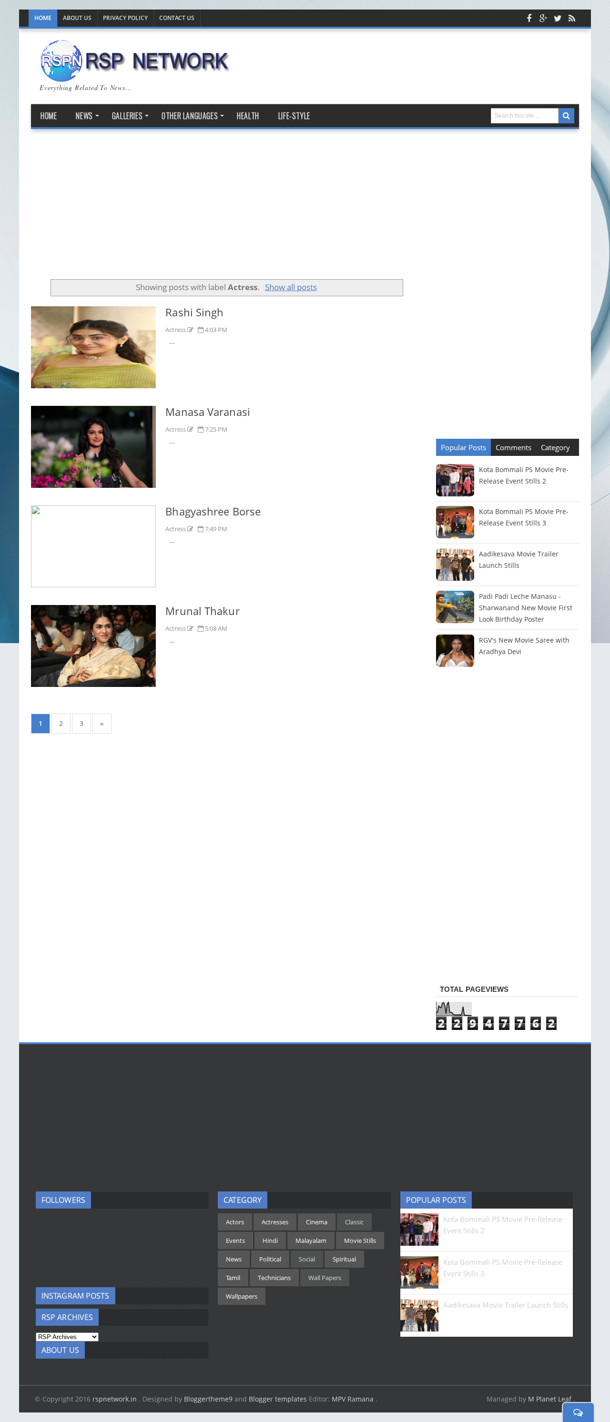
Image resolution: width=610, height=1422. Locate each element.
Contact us (176, 18)
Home (42, 18)
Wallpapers (241, 1296)
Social (307, 1259)
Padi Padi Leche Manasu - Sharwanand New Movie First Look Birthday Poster (525, 608)
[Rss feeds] (572, 18)
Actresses (275, 1222)
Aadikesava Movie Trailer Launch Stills (505, 1305)
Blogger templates (278, 1398)
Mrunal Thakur (202, 611)
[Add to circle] (543, 18)
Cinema (316, 1222)
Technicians (274, 1277)
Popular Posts (463, 447)
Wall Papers (324, 1277)
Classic (354, 1222)
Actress (176, 329)
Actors (235, 1222)
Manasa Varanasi (207, 411)
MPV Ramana (354, 1398)
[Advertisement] (226, 207)
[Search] (566, 115)
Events (235, 1240)
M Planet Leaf (550, 1398)
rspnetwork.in (115, 1398)
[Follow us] (557, 18)
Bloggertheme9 (208, 1398)
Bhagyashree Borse (213, 511)
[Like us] (529, 18)
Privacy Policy (125, 18)
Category (555, 447)
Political (270, 1259)
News (234, 1259)
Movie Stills (360, 1240)
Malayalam (310, 1240)
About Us (77, 18)
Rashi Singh (194, 312)
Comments (513, 447)
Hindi (270, 1240)
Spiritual (344, 1259)
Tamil (233, 1277)
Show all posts (291, 287)
